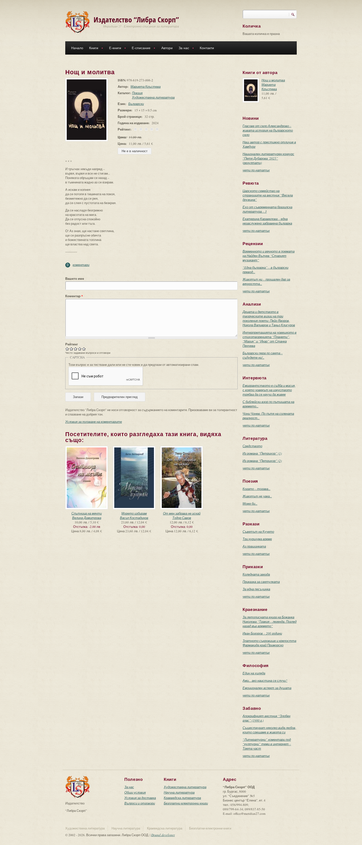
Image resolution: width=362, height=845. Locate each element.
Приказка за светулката (261, 581)
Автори (167, 48)
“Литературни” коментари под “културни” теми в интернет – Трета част (267, 744)
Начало (77, 48)
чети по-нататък (256, 170)
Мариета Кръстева (146, 86)
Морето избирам (134, 513)
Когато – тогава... (256, 489)
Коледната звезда (256, 574)
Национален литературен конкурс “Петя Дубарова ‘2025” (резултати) (268, 158)
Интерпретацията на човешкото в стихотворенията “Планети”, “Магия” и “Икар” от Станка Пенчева (269, 339)
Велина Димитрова (86, 518)
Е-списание (139, 48)
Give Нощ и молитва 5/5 (84, 349)
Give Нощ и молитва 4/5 (80, 349)
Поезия (137, 93)
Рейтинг (71, 344)
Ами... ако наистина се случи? (265, 680)
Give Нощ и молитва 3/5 (76, 349)
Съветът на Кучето (258, 531)
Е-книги (113, 48)
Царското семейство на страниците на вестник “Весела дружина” (268, 195)
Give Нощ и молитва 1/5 (67, 349)
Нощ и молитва (273, 80)
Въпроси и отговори (139, 803)
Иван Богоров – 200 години (262, 633)
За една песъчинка (256, 589)
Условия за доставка (140, 798)
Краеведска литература (182, 798)
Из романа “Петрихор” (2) (262, 461)
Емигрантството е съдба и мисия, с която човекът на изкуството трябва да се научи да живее (269, 390)
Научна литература (179, 792)
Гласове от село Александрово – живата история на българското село (268, 130)
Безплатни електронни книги (186, 803)
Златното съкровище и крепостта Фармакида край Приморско (269, 642)
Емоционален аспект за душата (267, 688)
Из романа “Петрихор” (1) (262, 453)
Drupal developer (163, 835)
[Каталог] (77, 21)
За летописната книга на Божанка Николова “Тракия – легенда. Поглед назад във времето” (269, 621)
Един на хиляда (254, 673)
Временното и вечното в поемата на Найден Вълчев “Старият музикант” (269, 255)
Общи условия (135, 792)
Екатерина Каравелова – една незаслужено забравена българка (267, 221)
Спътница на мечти (86, 513)
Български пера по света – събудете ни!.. (263, 355)
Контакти (207, 48)
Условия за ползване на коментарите (93, 421)
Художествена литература (153, 97)
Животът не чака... (257, 496)
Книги (92, 48)
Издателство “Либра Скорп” (136, 20)
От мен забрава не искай (181, 513)
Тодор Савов (181, 518)
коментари (81, 265)
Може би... (250, 503)
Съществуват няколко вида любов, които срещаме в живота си (269, 730)
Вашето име (74, 278)
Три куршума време (257, 539)
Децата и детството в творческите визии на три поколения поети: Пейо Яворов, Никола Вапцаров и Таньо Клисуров (269, 318)
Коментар (74, 296)
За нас (182, 48)
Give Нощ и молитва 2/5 (71, 349)
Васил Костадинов (134, 518)
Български (136, 104)
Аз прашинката (254, 546)
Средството (252, 446)
